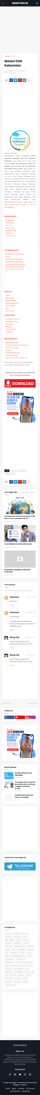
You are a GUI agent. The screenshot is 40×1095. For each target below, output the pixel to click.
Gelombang (9, 223)
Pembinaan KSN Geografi (24, 962)
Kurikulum (30, 949)
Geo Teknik (8, 946)
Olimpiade (23, 471)
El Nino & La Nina (12, 347)
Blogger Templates (18, 1083)
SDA (6, 975)
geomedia (28, 644)
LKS (6, 953)
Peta (27, 969)
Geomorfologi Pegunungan (15, 261)
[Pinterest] (20, 80)
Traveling (8, 981)
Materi (29, 953)
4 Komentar (11, 73)
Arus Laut (9, 225)
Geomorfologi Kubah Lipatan (15, 264)
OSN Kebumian (10, 474)
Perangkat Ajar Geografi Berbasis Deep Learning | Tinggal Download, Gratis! (25, 785)
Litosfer (22, 953)
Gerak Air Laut (10, 235)
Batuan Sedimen (11, 300)
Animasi (7, 933)
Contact (21, 1089)
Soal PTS (28, 975)
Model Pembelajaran (18, 956)
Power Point (8, 972)
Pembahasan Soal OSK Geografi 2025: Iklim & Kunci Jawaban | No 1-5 (19, 517)
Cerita (18, 940)
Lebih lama (33, 703)
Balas (12, 605)
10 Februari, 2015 (31, 597)
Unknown (14, 597)
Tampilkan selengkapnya (27, 492)
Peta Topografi (10, 306)
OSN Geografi (9, 959)
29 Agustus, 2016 (30, 637)
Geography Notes (20, 946)
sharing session (10, 985)
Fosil (7, 308)
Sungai (8, 256)
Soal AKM (21, 975)
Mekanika (9, 327)
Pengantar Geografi (11, 965)
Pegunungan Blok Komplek (15, 267)
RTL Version (30, 1089)
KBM (13, 949)
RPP (33, 972)
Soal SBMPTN (9, 978)
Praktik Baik (18, 972)
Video (25, 981)
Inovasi (7, 949)
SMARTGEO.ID (20, 3)
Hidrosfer (30, 946)
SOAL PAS (13, 975)
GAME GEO (18, 943)
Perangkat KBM (18, 969)
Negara (29, 956)
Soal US (25, 978)
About (14, 1089)
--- (5, 274)
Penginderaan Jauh (26, 965)
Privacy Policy (15, 1091)
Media (7, 956)
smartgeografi (9, 207)
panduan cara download (18, 204)
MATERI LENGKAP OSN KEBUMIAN (23, 774)
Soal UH (17, 978)
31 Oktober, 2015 (31, 612)
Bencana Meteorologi (13, 353)
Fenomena (8, 943)
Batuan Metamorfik (12, 303)
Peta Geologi (10, 311)
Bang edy (14, 637)
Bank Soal (15, 56)
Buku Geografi (9, 940)
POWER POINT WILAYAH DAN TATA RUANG (24, 796)
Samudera (9, 233)
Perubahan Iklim (11, 230)
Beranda (7, 56)
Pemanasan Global (12, 355)
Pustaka (26, 972)
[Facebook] (11, 80)
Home (7, 1089)
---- (5, 271)
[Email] (24, 80)
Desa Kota (26, 940)
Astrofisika (9, 332)
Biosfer (25, 937)
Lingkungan (13, 953)
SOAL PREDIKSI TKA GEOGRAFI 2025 (18, 544)
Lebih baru (7, 703)
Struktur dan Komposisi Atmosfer (17, 345)
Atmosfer (25, 933)
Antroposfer (16, 933)
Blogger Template (20, 1085)
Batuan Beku (10, 298)
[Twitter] (15, 80)
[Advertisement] (20, 30)
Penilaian (8, 969)
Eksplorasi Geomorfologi (14, 259)
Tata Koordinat (10, 329)
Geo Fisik (26, 943)
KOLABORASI (21, 949)
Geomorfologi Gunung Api (15, 269)
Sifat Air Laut (10, 228)
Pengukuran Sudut (12, 321)
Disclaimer (26, 1091)
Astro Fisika (10, 324)
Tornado (8, 350)
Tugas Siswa (17, 981)
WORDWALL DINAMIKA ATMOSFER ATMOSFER (17, 571)
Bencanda (17, 937)
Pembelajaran (9, 962)
